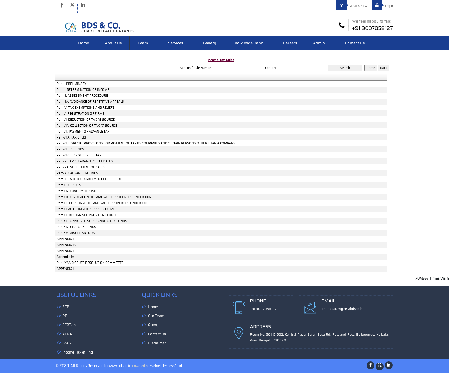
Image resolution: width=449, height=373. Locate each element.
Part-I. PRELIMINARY (71, 84)
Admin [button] (319, 43)
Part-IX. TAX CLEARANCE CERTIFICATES (85, 161)
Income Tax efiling (77, 352)
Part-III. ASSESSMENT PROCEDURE (82, 96)
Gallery (209, 43)
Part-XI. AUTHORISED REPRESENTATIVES (87, 209)
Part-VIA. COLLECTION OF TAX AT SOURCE (87, 125)
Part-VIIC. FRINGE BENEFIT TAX (79, 155)
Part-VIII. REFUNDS (70, 149)
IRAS (66, 343)
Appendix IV (65, 257)
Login (388, 5)
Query (153, 325)
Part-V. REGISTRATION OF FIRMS (80, 114)
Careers (290, 43)
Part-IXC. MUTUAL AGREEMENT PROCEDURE (89, 179)
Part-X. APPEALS (69, 185)
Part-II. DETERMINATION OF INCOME (83, 90)
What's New (358, 5)
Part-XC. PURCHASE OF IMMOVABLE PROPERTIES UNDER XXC (102, 203)
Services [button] (176, 43)
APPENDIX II (65, 269)
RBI (65, 316)
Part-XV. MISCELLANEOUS (76, 233)
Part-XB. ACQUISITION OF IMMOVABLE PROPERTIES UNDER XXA (104, 197)
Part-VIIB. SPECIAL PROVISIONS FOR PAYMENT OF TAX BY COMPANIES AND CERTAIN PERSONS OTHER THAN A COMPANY (146, 143)
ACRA (67, 334)
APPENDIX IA (66, 245)
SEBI (66, 307)
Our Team (156, 316)
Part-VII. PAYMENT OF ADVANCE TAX (83, 131)
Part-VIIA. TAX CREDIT (72, 137)
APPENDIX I (65, 239)
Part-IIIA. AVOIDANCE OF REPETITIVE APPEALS (90, 102)
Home (83, 43)
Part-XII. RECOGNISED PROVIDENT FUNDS (87, 215)
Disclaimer (157, 343)
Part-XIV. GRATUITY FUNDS (76, 227)
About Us (113, 43)
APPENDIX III (66, 251)
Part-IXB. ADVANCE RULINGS (77, 173)
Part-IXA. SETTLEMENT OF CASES (81, 167)
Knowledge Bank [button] (248, 43)
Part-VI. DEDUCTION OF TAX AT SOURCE (86, 120)
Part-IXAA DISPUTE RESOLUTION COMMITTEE (90, 263)
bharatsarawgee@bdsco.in (342, 309)
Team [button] (143, 43)
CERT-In (69, 325)
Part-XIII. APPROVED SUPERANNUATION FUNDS (92, 221)
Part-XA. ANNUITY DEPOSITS (78, 191)
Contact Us (355, 43)
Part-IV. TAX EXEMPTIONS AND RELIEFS (86, 108)
